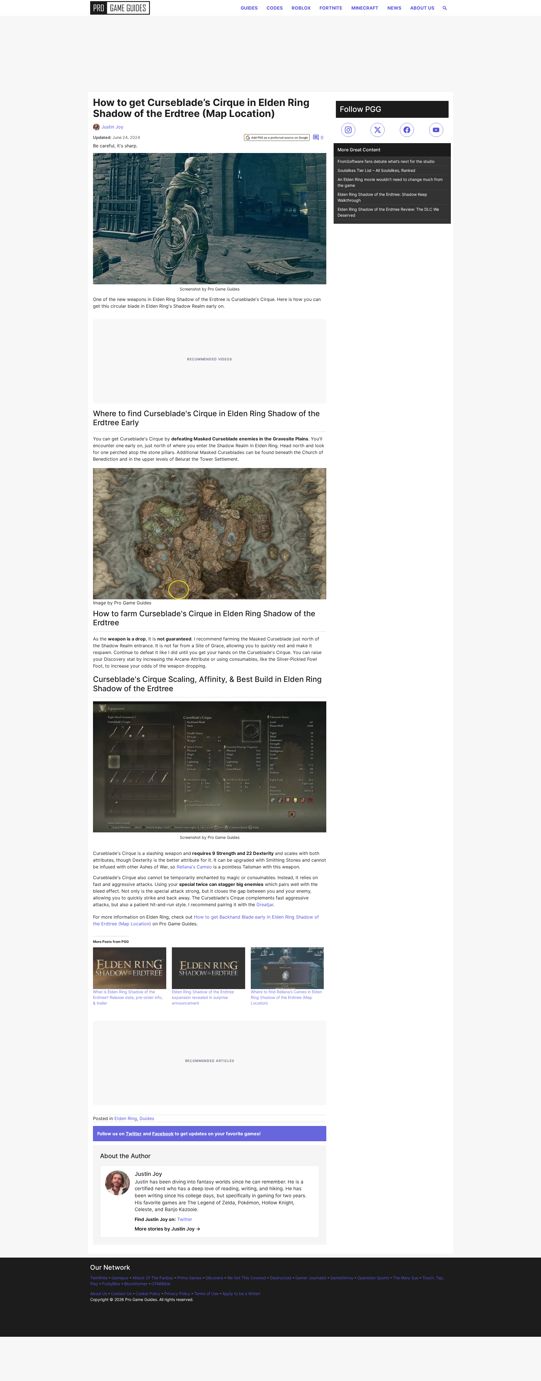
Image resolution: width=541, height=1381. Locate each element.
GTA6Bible (160, 1283)
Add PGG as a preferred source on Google (279, 137)
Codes (275, 8)
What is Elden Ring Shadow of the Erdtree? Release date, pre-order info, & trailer (128, 997)
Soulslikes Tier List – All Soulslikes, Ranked (376, 170)
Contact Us (121, 1293)
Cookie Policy (148, 1293)
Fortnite (331, 8)
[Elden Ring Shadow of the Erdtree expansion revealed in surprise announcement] (208, 968)
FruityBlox (111, 1283)
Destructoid (280, 1277)
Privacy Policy (177, 1293)
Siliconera (214, 1277)
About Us (422, 8)
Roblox (301, 8)
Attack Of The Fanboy (152, 1277)
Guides (249, 8)
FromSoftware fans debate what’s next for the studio (386, 161)
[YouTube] (436, 130)
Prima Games (189, 1277)
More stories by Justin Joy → (167, 1229)
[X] (378, 130)
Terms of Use (206, 1293)
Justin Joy (112, 127)
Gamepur (120, 1277)
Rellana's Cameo (194, 867)
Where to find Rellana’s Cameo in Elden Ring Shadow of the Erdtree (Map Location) (286, 997)
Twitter (134, 1133)
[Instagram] (348, 130)
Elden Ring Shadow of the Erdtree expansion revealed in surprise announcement (203, 997)
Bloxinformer (135, 1283)
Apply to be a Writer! (241, 1293)
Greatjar (264, 904)
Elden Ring (125, 1118)
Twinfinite (99, 1277)
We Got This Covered (246, 1277)
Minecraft (364, 8)
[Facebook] (407, 130)
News (394, 8)
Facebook (163, 1133)
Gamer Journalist (310, 1277)
